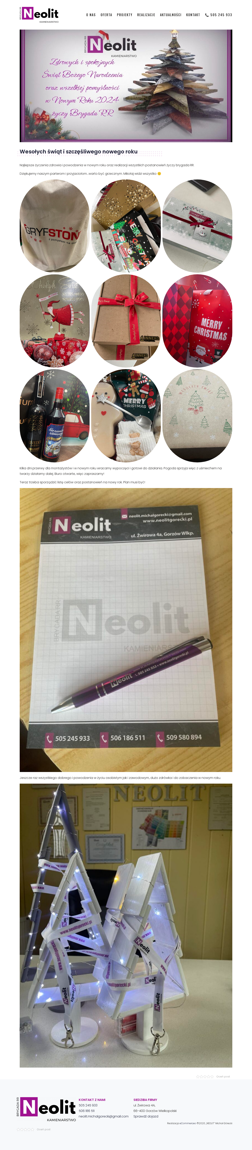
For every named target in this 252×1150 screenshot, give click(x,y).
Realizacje (146, 14)
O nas (91, 14)
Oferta (106, 14)
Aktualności (171, 14)
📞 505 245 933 (218, 14)
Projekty (124, 14)
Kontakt (193, 14)
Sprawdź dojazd (145, 1116)
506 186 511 (86, 1111)
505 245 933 (88, 1105)
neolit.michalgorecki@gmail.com (104, 1116)
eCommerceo (188, 1123)
